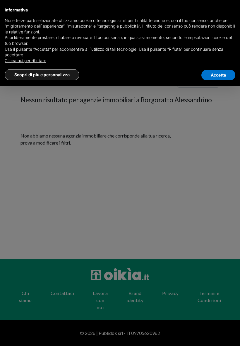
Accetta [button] (218, 74)
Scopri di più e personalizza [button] (42, 74)
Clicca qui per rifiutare (25, 60)
